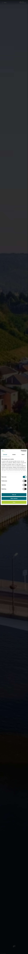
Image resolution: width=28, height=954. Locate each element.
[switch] (25, 481)
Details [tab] (14, 454)
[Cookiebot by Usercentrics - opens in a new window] (21, 451)
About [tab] (23, 454)
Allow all (14, 494)
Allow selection (14, 498)
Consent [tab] (5, 454)
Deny (14, 502)
